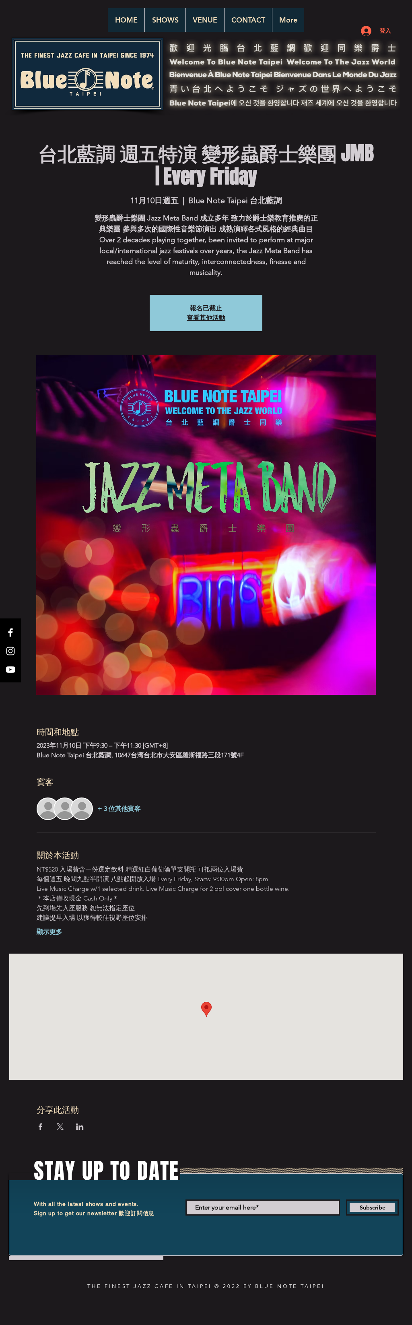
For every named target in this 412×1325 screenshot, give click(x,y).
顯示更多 (49, 932)
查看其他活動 (206, 317)
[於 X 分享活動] (60, 1126)
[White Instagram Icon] (10, 651)
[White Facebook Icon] (10, 632)
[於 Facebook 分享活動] (40, 1126)
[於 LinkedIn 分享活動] (80, 1126)
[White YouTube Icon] (10, 669)
